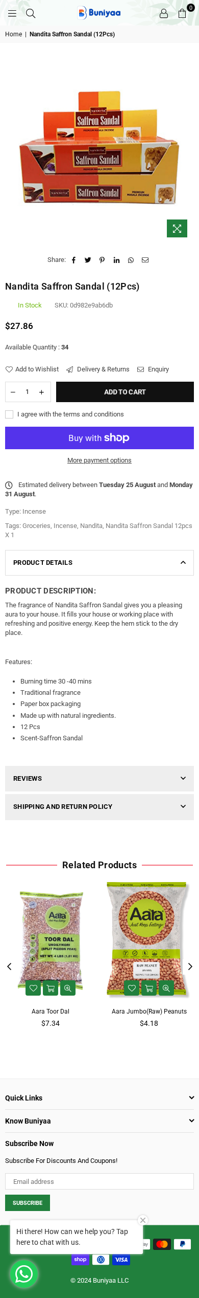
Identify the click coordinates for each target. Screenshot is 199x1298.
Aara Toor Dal (50, 1011)
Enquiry (157, 369)
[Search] (30, 12)
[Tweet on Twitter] (88, 260)
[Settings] (164, 12)
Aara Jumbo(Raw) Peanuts (149, 1011)
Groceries (36, 526)
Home (13, 34)
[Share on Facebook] (74, 260)
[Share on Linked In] (116, 260)
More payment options (99, 460)
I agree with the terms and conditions (70, 414)
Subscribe (27, 1203)
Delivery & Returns (103, 369)
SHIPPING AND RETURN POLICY (63, 806)
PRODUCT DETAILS (42, 562)
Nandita (91, 526)
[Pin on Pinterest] (102, 260)
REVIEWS (27, 778)
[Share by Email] (145, 260)
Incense (65, 526)
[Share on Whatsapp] (131, 260)
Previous (9, 967)
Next (190, 967)
